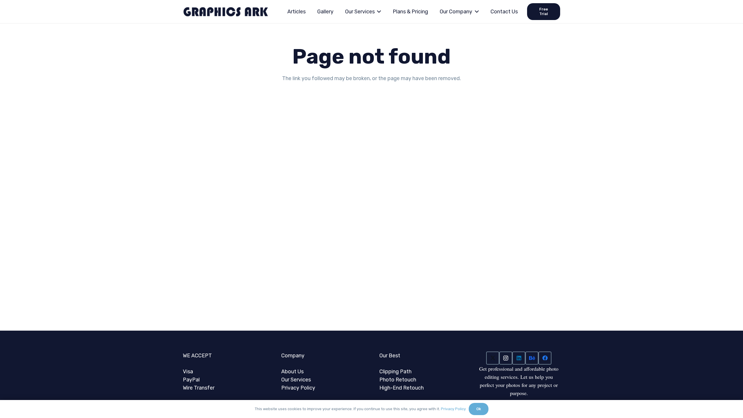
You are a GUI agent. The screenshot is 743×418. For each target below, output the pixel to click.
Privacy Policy (453, 409)
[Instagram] (505, 358)
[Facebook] (544, 358)
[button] (378, 11)
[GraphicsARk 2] (225, 12)
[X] (492, 358)
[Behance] (531, 358)
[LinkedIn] (518, 358)
